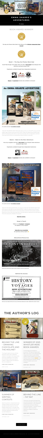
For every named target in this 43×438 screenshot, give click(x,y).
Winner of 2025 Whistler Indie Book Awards (31, 344)
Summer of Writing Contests (8, 397)
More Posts (21, 424)
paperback (15, 80)
